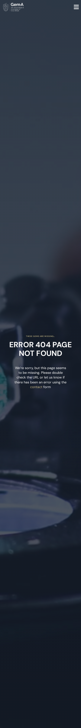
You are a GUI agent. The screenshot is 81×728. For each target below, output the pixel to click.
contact (36, 387)
